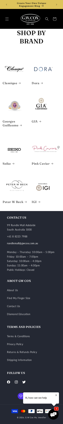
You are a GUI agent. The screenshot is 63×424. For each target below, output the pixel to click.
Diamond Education (18, 314)
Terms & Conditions (18, 336)
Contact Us (13, 306)
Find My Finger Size (18, 298)
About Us (12, 290)
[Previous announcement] (6, 4)
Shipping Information (19, 359)
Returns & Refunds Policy (22, 352)
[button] (7, 19)
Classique (10, 83)
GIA (35, 121)
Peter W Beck (13, 202)
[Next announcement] (56, 4)
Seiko (7, 163)
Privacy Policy (15, 344)
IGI (34, 202)
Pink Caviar (41, 163)
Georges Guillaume (10, 123)
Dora (35, 83)
